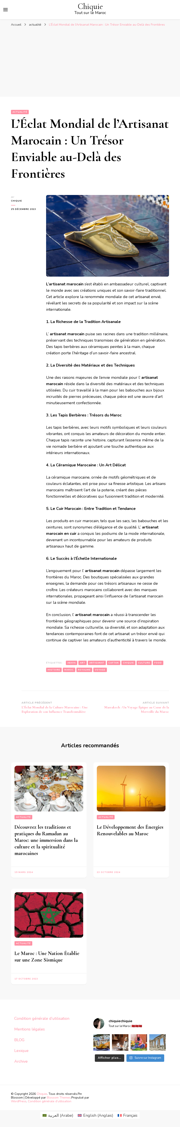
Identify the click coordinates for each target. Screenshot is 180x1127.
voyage (100, 669)
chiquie (16, 200)
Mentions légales (29, 1029)
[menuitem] (58, 1115)
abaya (71, 662)
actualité (20, 112)
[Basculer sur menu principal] (5, 9)
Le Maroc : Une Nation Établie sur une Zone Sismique (46, 956)
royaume (84, 669)
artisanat (96, 662)
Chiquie (90, 6)
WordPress (18, 1101)
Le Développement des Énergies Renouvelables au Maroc (130, 830)
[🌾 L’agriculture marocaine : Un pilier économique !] (139, 1042)
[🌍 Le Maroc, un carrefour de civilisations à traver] (157, 1042)
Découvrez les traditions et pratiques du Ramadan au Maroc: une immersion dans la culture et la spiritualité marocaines (46, 840)
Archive (21, 1061)
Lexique (21, 1050)
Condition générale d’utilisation (41, 1018)
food (158, 662)
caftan (113, 662)
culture (144, 662)
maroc (69, 669)
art (82, 662)
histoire (54, 669)
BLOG (19, 1040)
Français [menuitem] (130, 1115)
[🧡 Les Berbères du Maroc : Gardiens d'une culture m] (120, 1042)
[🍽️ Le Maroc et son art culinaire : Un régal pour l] (101, 1042)
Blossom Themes (59, 1097)
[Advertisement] (90, 61)
